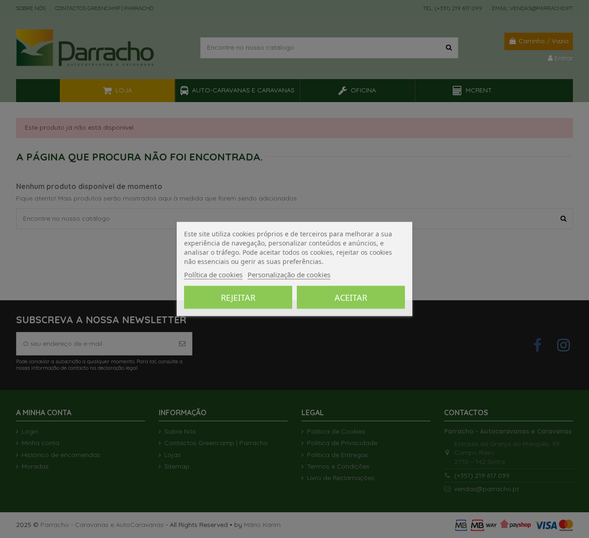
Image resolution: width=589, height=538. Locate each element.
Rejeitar (238, 297)
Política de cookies (213, 274)
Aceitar (351, 297)
